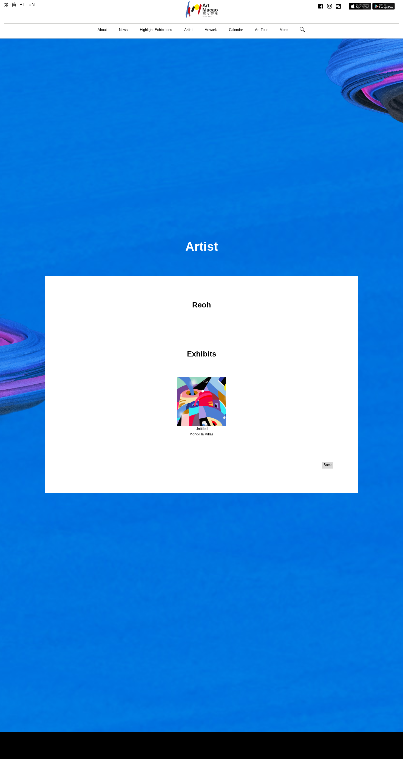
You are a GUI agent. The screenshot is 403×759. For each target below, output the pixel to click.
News (123, 30)
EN (32, 4)
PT (22, 4)
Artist (188, 30)
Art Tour (261, 30)
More (284, 30)
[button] (338, 6)
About (102, 30)
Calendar (236, 30)
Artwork (211, 30)
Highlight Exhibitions (156, 30)
